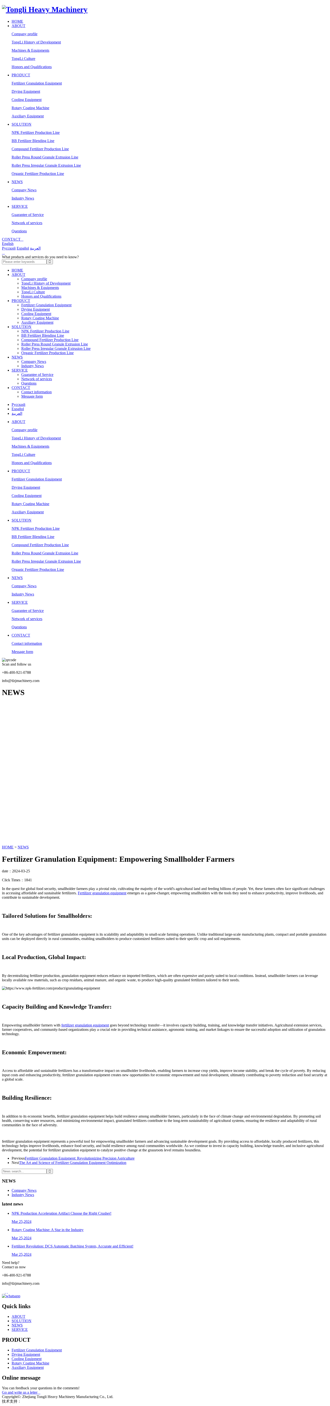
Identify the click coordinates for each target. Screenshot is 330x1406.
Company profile (24, 34)
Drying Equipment (26, 91)
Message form (32, 396)
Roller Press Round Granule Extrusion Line (45, 157)
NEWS (17, 182)
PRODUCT (21, 75)
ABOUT (18, 26)
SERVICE (20, 206)
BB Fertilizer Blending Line (33, 141)
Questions (19, 231)
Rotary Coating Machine (30, 108)
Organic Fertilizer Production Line (38, 174)
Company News (24, 190)
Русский (9, 248)
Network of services (27, 223)
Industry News (23, 198)
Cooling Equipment (27, 100)
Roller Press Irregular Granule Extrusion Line (46, 165)
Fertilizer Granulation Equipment (37, 83)
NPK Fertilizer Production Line (36, 132)
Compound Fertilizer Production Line (40, 149)
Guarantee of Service (28, 215)
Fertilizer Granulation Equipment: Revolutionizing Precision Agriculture (80, 1158)
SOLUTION (21, 124)
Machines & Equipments (30, 50)
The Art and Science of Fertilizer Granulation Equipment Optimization (72, 1163)
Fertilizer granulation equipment (102, 893)
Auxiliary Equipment (28, 116)
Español (23, 248)
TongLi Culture (23, 59)
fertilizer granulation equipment (85, 1025)
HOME (17, 21)
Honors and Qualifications (32, 67)
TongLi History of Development (36, 42)
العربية (35, 248)
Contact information (36, 392)
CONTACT (21, 388)
